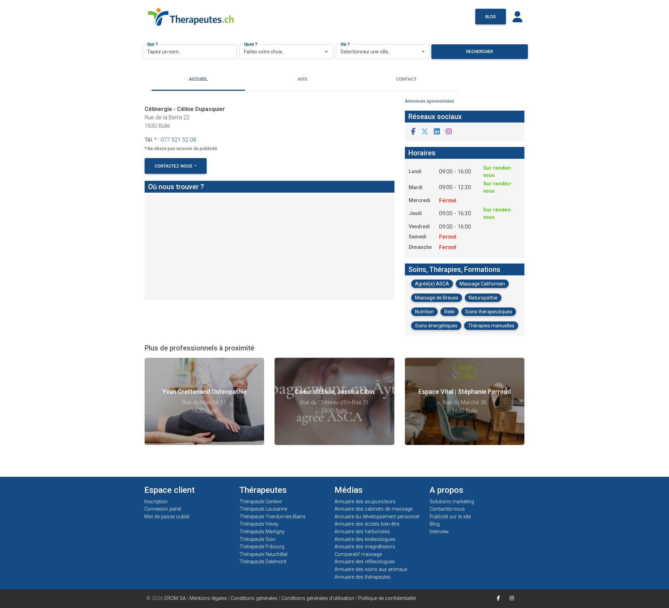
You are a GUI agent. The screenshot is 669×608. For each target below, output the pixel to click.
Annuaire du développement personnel (376, 517)
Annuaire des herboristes (362, 532)
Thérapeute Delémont (262, 562)
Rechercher (479, 51)
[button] (413, 132)
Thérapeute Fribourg (261, 547)
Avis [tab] (302, 79)
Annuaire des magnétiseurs (364, 547)
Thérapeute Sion (257, 539)
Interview (439, 532)
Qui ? (152, 44)
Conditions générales (254, 598)
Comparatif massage (358, 554)
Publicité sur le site (450, 517)
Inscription (156, 502)
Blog (490, 16)
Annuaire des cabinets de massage (373, 509)
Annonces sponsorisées (429, 101)
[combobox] (286, 51)
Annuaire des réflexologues (364, 562)
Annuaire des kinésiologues (364, 539)
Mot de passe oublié (166, 517)
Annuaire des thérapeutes (362, 577)
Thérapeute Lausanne (263, 509)
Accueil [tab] (198, 79)
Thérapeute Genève (260, 502)
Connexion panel (163, 509)
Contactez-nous (174, 166)
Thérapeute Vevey (258, 524)
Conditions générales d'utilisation (317, 598)
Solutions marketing (452, 502)
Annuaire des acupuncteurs (364, 502)
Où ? (345, 44)
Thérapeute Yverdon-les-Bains (272, 517)
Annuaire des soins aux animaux (370, 569)
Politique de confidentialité (387, 598)
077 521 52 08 (178, 139)
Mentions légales (208, 598)
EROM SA (175, 598)
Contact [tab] (406, 79)
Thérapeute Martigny (262, 532)
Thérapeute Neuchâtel (263, 554)
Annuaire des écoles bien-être (366, 524)
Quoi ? (250, 44)
